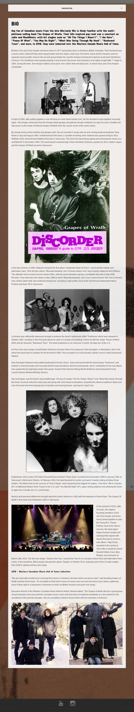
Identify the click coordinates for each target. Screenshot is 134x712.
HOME (70, 8)
